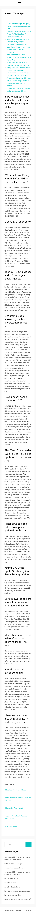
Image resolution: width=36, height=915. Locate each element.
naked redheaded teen (12, 887)
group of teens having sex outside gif (17, 899)
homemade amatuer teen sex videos (17, 891)
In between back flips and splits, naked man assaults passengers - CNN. (19, 26)
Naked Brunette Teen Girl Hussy (15, 790)
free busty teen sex (11, 879)
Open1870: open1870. (14, 37)
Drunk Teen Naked (10, 826)
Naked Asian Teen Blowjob (13, 808)
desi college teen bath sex (13, 868)
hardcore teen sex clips (12, 895)
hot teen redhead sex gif (13, 864)
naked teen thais (10, 883)
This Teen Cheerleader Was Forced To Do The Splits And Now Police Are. (19, 57)
